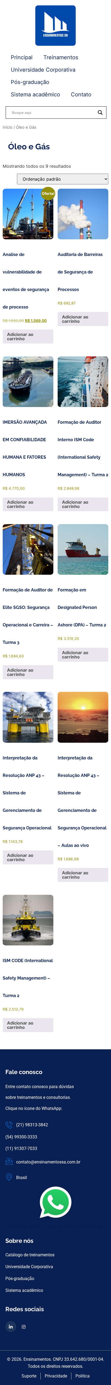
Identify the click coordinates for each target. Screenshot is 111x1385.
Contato (81, 94)
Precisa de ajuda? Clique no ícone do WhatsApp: (56, 1226)
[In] (10, 1326)
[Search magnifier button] (100, 112)
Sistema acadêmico (35, 94)
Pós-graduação (30, 82)
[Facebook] (23, 1326)
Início (7, 127)
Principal (22, 57)
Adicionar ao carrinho (20, 336)
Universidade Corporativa (43, 69)
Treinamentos (60, 57)
